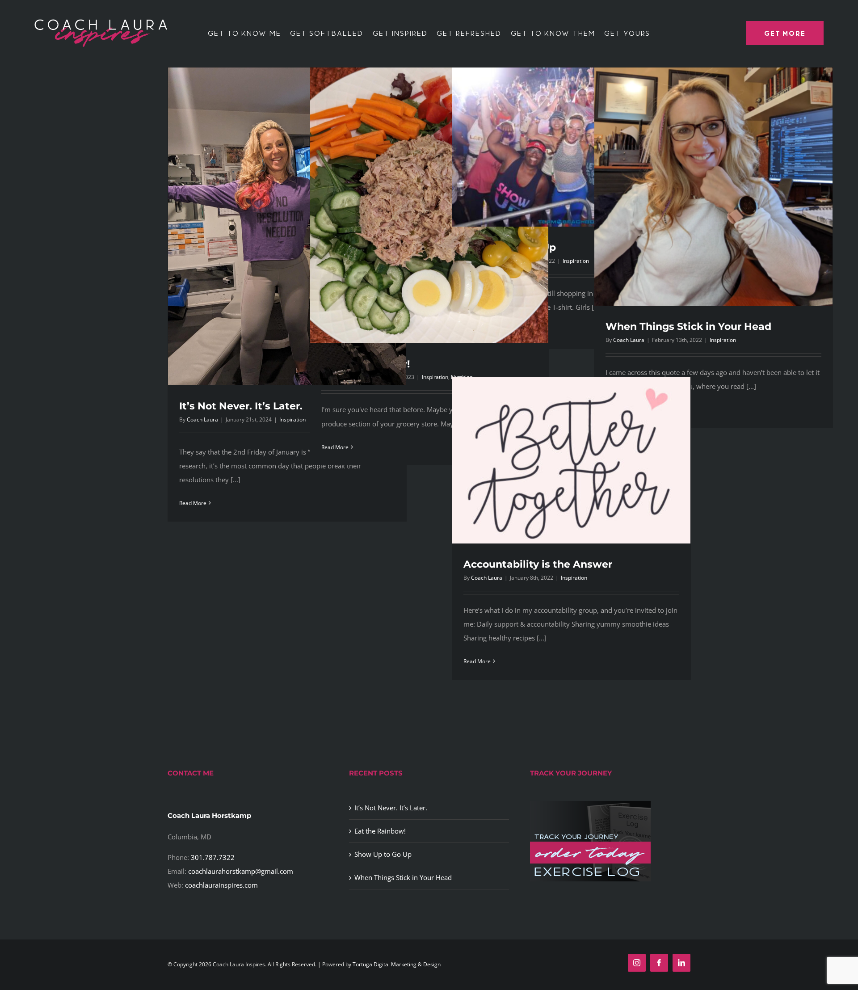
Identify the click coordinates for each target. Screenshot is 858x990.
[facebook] (659, 963)
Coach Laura (202, 419)
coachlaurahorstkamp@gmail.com (240, 871)
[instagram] (637, 963)
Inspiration (723, 340)
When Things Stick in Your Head (688, 326)
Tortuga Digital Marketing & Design (397, 964)
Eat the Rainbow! (380, 830)
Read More (192, 503)
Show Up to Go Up (383, 854)
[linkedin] (681, 963)
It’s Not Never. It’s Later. (241, 406)
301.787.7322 (213, 857)
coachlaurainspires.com (221, 884)
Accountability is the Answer (537, 564)
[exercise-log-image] (590, 804)
